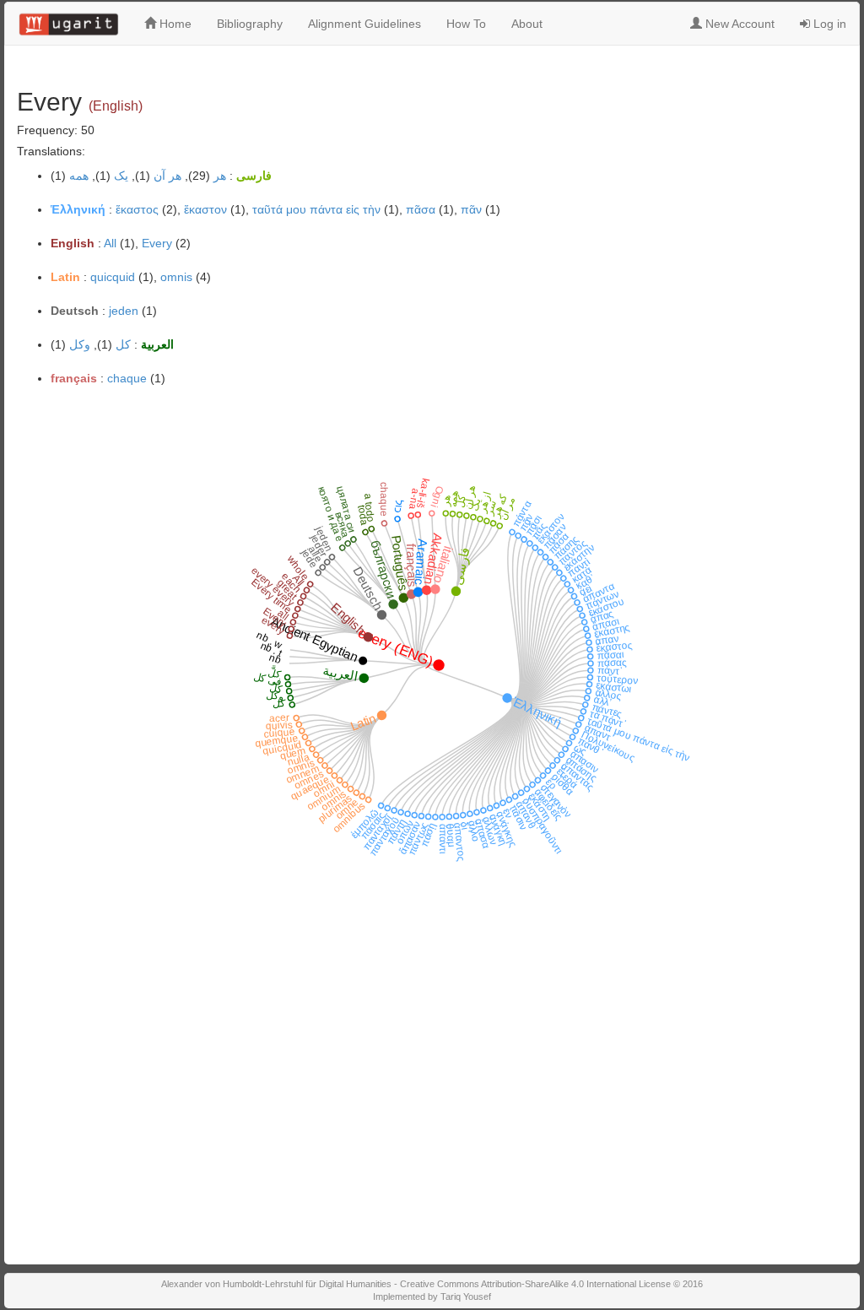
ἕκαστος (137, 209)
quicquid (112, 277)
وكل (79, 344)
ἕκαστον (205, 209)
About (527, 23)
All (110, 243)
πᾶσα (420, 209)
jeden (123, 310)
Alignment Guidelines (364, 23)
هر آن (167, 175)
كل (123, 344)
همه (79, 175)
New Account (738, 23)
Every (157, 243)
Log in (828, 23)
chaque (127, 378)
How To (466, 23)
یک (121, 175)
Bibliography (250, 23)
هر (219, 175)
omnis (176, 277)
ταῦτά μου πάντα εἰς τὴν (316, 209)
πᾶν (471, 209)
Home (174, 23)
